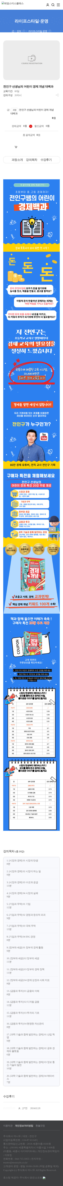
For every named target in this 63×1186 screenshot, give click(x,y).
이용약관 (7, 1126)
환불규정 (40, 1126)
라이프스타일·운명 (37, 31)
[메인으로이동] (13, 31)
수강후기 (46, 159)
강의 (19, 31)
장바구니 (22, 147)
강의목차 (31, 159)
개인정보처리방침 (24, 1126)
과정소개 (17, 159)
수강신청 (43, 147)
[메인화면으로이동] (13, 5)
